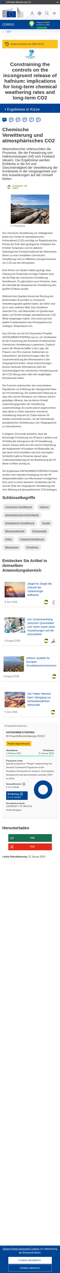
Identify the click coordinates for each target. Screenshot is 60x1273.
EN (11, 119)
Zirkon (8, 539)
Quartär (46, 523)
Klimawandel (39, 531)
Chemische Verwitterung (18, 507)
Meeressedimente (15, 531)
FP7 (9, 32)
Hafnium (44, 507)
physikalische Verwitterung (19, 523)
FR (25, 119)
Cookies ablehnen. (30, 1268)
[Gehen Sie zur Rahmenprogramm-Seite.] (30, 54)
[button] (39, 13)
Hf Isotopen (32, 547)
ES (18, 119)
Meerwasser (11, 547)
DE (4, 119)
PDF (32, 846)
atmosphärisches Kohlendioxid (22, 515)
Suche (47, 13)
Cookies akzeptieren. (30, 1260)
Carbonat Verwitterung (32, 539)
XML (32, 838)
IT (31, 119)
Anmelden (32, 13)
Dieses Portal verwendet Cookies (21, 1249)
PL (38, 119)
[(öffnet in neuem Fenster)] (13, 12)
